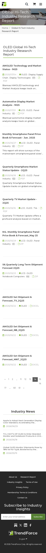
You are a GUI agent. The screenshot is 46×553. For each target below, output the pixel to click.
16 (40, 383)
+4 (27, 276)
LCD (23, 110)
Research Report (28, 477)
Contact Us (22, 498)
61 (19, 388)
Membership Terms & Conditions (22, 492)
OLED (24, 74)
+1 (13, 113)
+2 (13, 179)
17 (5, 388)
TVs (35, 208)
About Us (13, 477)
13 (30, 379)
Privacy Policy (22, 487)
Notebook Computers (13, 276)
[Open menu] (40, 4)
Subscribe (38, 517)
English (22, 539)
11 (21, 379)
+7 (33, 78)
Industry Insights (14, 482)
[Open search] (27, 4)
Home (5, 28)
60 (14, 388)
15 (40, 379)
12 (25, 379)
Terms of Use (32, 482)
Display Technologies (20, 78)
